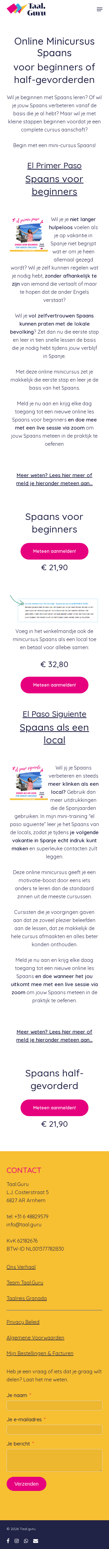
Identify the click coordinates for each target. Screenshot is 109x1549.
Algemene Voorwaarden (35, 1337)
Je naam (17, 1395)
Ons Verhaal (21, 1267)
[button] (99, 9)
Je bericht (18, 1443)
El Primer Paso (54, 165)
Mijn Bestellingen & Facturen (40, 1353)
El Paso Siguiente (54, 714)
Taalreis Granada (27, 1298)
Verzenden (26, 1484)
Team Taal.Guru (25, 1282)
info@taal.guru (24, 1224)
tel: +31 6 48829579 (27, 1216)
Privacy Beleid (23, 1322)
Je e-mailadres (24, 1419)
